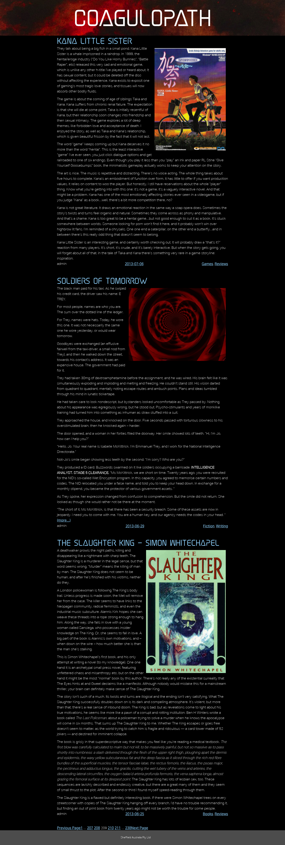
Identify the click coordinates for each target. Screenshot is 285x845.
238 (128, 828)
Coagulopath (142, 17)
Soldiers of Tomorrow (102, 280)
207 (90, 828)
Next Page (139, 828)
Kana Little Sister (94, 41)
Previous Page (69, 828)
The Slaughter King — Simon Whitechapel (138, 542)
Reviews (221, 264)
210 (111, 828)
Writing (222, 526)
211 (118, 828)
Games (207, 264)
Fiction (208, 526)
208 (97, 828)
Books (208, 814)
